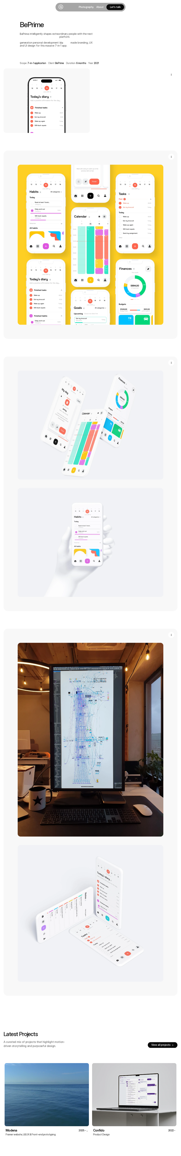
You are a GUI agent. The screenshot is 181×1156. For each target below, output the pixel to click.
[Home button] (60, 7)
